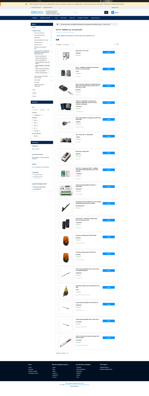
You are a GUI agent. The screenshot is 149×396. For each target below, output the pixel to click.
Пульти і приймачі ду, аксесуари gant (42, 66)
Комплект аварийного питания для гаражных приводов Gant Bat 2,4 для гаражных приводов (86, 102)
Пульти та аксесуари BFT (40, 70)
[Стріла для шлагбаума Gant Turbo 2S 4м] (65, 325)
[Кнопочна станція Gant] (65, 157)
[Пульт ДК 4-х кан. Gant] (65, 56)
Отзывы (34, 93)
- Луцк (77, 377)
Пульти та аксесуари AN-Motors (42, 68)
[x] (58, 40)
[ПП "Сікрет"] (37, 14)
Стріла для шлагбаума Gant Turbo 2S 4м (87, 319)
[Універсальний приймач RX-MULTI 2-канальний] (65, 190)
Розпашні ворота (38, 42)
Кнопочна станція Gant (82, 151)
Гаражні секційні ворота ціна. (41, 40)
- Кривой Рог (55, 375)
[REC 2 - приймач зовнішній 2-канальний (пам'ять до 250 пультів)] (65, 73)
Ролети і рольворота (39, 33)
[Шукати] (106, 12)
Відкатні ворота (38, 44)
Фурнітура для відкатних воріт (40, 47)
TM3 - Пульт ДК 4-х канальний (84, 134)
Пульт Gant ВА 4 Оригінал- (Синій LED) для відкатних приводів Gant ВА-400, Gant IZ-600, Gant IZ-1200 (88, 86)
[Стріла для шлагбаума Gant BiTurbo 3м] (65, 308)
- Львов (54, 367)
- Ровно (54, 371)
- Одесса (54, 377)
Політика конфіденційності (83, 384)
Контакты (64, 18)
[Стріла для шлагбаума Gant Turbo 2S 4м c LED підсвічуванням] (65, 274)
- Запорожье (79, 371)
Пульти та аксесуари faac (40, 60)
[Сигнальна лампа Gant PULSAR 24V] (65, 258)
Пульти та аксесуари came (41, 58)
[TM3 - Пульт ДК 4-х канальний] (65, 140)
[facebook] (56, 40)
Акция (33, 27)
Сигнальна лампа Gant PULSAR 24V (86, 252)
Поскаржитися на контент (71, 384)
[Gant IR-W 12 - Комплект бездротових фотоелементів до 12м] (65, 224)
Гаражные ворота (104, 367)
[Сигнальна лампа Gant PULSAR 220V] (65, 241)
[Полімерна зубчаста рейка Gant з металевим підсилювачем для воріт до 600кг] (65, 207)
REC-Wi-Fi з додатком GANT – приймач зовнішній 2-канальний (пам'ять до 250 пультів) (87, 170)
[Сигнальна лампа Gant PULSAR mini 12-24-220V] (65, 291)
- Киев (53, 369)
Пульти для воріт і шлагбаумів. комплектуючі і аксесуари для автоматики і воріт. (81, 24)
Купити (108, 52)
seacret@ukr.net (37, 189)
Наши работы (95, 18)
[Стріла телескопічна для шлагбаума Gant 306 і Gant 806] (65, 342)
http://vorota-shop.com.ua (39, 186)
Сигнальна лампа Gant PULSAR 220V (86, 235)
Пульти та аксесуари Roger (41, 72)
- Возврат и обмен (32, 371)
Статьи (34, 96)
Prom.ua (82, 383)
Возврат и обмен (83, 18)
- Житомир (78, 367)
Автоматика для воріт (39, 35)
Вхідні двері (37, 79)
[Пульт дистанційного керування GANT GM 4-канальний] (65, 123)
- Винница (78, 373)
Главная (34, 18)
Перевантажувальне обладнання (39, 85)
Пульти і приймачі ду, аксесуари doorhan (42, 63)
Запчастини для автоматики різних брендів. (41, 77)
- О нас (30, 367)
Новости (72, 18)
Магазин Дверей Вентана (106, 369)
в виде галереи (115, 45)
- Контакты (30, 369)
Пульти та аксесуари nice (40, 56)
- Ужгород (54, 373)
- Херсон (78, 375)
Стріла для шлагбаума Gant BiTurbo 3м (87, 302)
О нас (56, 18)
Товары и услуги (45, 18)
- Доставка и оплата (33, 373)
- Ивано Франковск (80, 369)
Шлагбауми (37, 37)
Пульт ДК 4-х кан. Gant (82, 50)
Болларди (36, 82)
